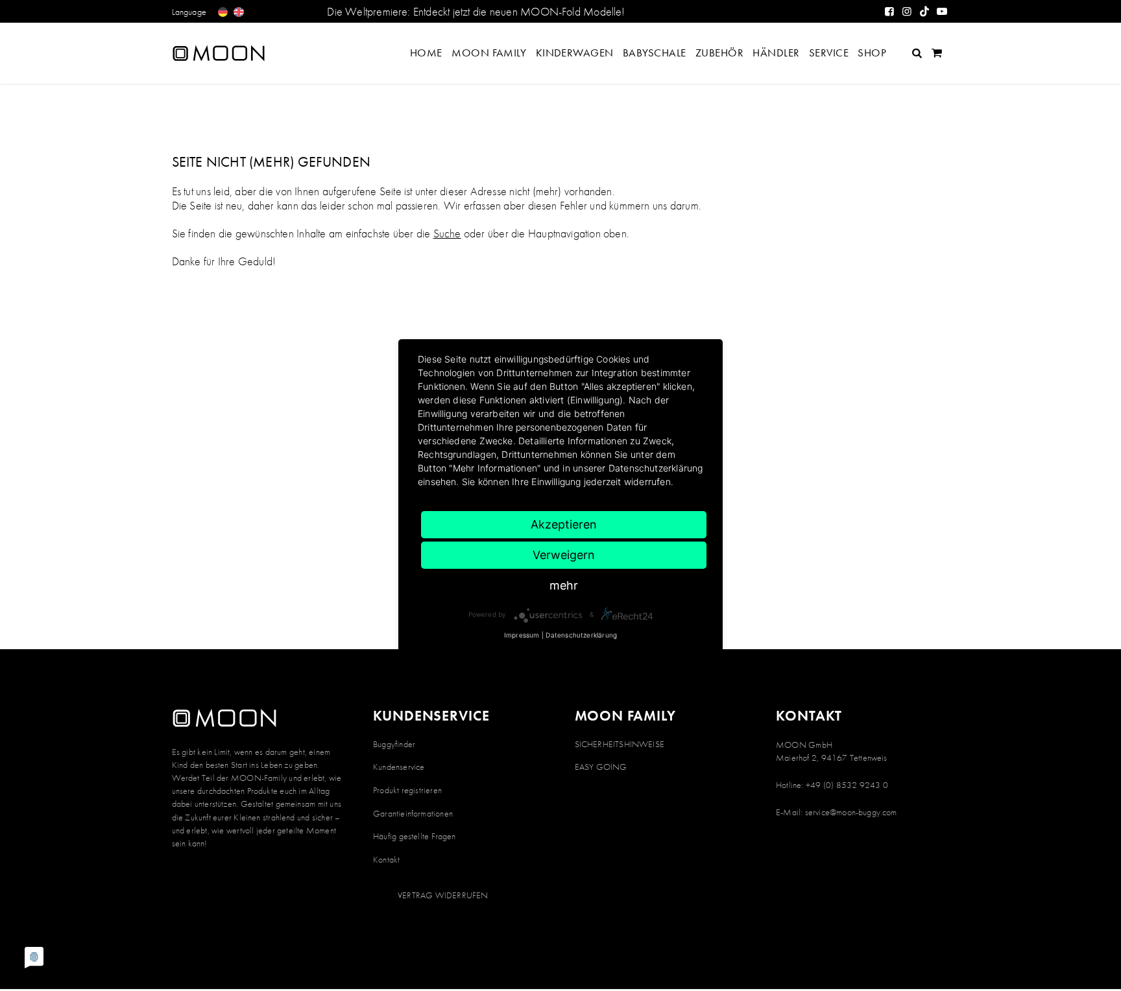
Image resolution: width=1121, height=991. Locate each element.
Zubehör (719, 52)
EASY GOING (601, 766)
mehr (563, 585)
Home (426, 52)
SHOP (872, 52)
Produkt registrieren (407, 790)
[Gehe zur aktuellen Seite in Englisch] (238, 12)
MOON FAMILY (489, 52)
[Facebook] (889, 11)
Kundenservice (398, 766)
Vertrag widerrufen (443, 895)
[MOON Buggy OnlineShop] (936, 53)
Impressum (522, 635)
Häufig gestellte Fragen (414, 836)
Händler (776, 52)
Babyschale (654, 52)
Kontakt (386, 859)
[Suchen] (917, 53)
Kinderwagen (575, 52)
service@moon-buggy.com (851, 812)
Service (829, 52)
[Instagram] (907, 11)
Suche (447, 233)
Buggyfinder (394, 744)
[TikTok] (924, 11)
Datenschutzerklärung (581, 635)
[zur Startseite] (230, 53)
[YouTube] (942, 11)
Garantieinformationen (413, 813)
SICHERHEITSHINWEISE (619, 744)
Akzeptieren (564, 524)
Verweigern (564, 555)
